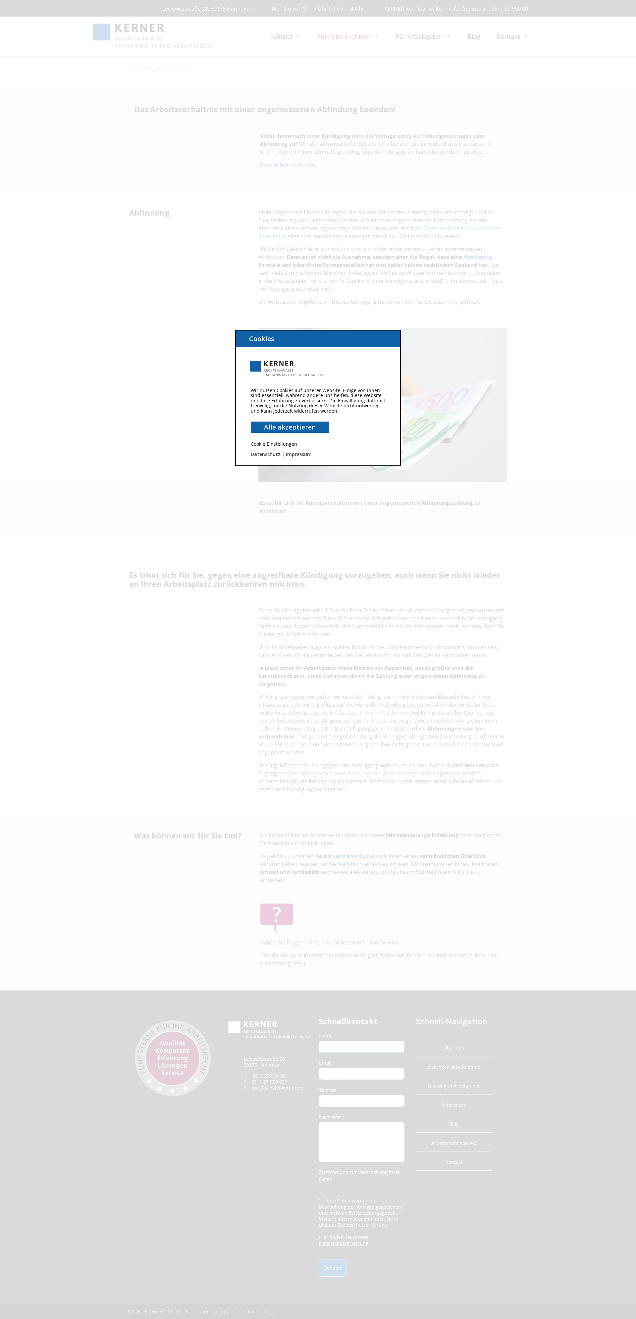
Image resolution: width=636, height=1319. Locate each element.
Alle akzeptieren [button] (290, 427)
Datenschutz (266, 454)
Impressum (299, 454)
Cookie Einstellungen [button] (274, 444)
